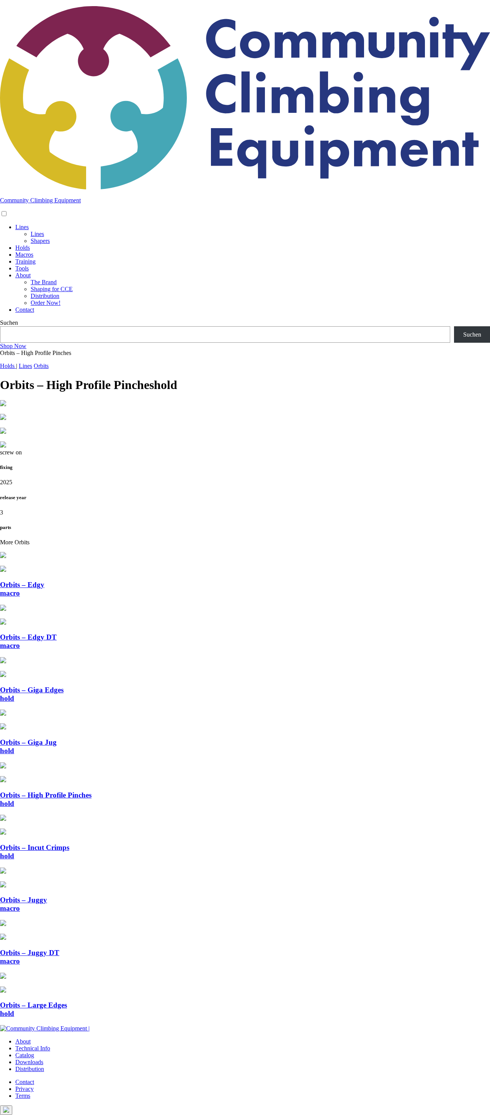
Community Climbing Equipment (40, 200)
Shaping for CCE (52, 289)
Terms (22, 1095)
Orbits (41, 366)
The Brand (44, 282)
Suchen (9, 322)
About (23, 275)
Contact (24, 309)
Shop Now (13, 346)
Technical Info (32, 1048)
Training (25, 261)
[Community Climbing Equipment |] (245, 187)
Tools (22, 268)
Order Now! (45, 303)
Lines (22, 227)
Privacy (24, 1089)
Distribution (45, 296)
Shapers (40, 241)
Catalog (24, 1055)
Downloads (29, 1062)
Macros (24, 254)
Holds (22, 247)
